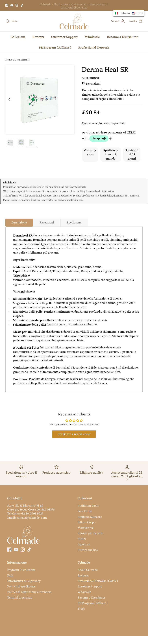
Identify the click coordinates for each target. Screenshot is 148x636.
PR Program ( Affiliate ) (55, 47)
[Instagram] (17, 5)
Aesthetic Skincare (90, 516)
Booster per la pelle (90, 533)
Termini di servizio (19, 597)
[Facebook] (6, 5)
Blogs (81, 608)
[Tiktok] (22, 5)
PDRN (82, 539)
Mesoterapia (86, 528)
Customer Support (64, 37)
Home (8, 60)
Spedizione (74, 222)
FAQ (10, 575)
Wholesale (92, 37)
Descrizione (19, 222)
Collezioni (17, 37)
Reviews (38, 37)
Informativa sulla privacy (24, 581)
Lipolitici (84, 544)
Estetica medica (88, 550)
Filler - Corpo (86, 522)
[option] (39, 99)
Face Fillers (85, 511)
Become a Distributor (122, 37)
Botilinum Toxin (88, 505)
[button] (128, 13)
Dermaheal (93, 83)
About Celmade (88, 570)
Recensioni (47, 222)
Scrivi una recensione (74, 434)
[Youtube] (11, 5)
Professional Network (93, 47)
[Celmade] (74, 21)
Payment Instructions (21, 570)
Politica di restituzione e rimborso (29, 592)
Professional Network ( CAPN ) (98, 581)
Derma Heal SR (22, 60)
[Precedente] (9, 99)
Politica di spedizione (21, 586)
